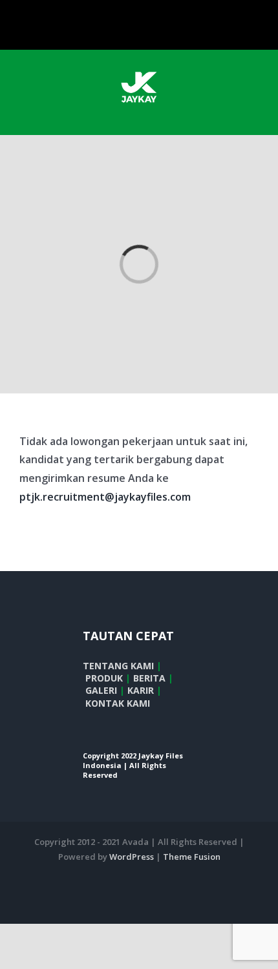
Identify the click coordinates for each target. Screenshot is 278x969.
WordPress (131, 856)
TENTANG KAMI (118, 666)
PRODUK (104, 678)
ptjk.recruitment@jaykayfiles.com (105, 497)
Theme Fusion (191, 856)
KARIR (140, 690)
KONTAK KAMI (117, 703)
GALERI (101, 690)
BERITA (149, 678)
